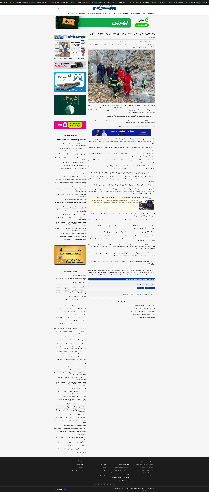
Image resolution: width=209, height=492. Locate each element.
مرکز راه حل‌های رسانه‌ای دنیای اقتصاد (120, 477)
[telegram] (140, 284)
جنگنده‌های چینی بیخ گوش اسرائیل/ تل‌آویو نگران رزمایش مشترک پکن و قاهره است (71, 195)
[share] (101, 485)
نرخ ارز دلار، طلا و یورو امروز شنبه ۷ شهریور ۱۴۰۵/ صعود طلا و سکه (70, 328)
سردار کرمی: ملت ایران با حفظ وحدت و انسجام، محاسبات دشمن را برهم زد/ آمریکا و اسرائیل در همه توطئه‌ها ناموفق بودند (70, 347)
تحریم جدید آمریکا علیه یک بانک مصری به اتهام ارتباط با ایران (72, 236)
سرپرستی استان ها (102, 473)
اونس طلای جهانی (48, 2)
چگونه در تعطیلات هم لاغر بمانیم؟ (147, 317)
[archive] (95, 485)
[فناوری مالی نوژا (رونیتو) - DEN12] (70, 255)
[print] (137, 284)
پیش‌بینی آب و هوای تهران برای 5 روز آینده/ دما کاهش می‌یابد (71, 414)
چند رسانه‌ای (82, 13)
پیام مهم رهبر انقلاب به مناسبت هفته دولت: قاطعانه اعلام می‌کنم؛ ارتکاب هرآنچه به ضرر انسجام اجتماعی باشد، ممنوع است (71, 154)
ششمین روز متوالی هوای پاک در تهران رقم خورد (144, 308)
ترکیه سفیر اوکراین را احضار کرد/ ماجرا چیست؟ (75, 303)
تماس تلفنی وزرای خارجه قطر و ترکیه (77, 275)
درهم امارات (165, 2)
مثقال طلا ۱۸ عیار (70, 2)
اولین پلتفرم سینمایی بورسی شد (78, 388)
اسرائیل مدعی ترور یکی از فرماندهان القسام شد (75, 312)
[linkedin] (143, 284)
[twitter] (146, 284)
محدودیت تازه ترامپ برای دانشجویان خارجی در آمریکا (73, 286)
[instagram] (113, 485)
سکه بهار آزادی (9, 2)
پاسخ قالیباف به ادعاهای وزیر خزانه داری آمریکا (75, 289)
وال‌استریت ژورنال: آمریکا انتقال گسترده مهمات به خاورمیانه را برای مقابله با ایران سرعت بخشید (71, 169)
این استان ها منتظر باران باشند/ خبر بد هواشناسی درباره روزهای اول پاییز (70, 183)
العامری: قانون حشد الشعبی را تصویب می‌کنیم (75, 199)
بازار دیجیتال (112, 13)
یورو (181, 2)
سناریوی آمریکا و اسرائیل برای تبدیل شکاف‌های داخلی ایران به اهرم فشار (70, 279)
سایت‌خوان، (148, 279)
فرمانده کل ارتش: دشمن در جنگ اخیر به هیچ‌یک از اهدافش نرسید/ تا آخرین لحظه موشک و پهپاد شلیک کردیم (70, 449)
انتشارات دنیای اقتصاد (124, 464)
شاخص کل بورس (129, 2)
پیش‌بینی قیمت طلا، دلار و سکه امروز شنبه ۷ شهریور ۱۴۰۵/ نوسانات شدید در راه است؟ (70, 158)
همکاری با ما (103, 476)
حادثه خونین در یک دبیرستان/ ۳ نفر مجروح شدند (74, 165)
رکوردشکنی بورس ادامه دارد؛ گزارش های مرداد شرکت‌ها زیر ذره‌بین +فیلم (70, 292)
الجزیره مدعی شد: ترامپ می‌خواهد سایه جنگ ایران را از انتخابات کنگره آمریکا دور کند (71, 378)
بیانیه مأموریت (80, 467)
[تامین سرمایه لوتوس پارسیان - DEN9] (70, 105)
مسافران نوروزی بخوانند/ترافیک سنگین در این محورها (142, 311)
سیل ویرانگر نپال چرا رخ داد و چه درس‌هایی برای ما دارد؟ (72, 233)
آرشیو (87, 13)
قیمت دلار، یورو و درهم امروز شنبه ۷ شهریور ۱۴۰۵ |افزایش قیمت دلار (71, 324)
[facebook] (149, 284)
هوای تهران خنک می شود (80, 315)
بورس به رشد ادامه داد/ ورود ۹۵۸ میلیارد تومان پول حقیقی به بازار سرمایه (70, 421)
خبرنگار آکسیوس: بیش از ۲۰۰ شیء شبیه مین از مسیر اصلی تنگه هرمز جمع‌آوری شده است (70, 210)
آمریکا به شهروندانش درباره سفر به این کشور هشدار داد (73, 407)
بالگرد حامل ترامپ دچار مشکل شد (78, 187)
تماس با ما (103, 464)
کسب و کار (74, 13)
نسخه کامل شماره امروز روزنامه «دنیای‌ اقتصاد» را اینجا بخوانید (70, 59)
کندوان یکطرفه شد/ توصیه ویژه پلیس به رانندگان (74, 299)
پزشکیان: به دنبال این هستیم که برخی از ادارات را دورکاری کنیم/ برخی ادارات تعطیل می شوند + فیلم (70, 144)
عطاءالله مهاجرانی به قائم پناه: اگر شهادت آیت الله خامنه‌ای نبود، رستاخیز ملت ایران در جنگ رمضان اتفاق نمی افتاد (71, 149)
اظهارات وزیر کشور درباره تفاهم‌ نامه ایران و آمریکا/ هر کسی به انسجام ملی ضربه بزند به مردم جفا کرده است (71, 400)
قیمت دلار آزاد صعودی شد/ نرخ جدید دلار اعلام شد (74, 176)
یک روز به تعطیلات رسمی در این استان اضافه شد (74, 173)
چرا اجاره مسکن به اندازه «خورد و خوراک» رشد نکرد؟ (74, 207)
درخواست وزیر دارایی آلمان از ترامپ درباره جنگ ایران (73, 214)
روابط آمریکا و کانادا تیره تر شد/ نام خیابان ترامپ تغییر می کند (71, 370)
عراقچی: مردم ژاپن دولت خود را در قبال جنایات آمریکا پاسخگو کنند (70, 318)
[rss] (104, 485)
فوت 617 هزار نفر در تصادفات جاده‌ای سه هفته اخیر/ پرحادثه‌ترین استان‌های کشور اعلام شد (114, 200)
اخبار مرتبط (121, 302)
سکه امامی (28, 2)
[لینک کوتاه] (152, 284)
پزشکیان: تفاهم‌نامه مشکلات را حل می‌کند (76, 445)
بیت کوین (148, 2)
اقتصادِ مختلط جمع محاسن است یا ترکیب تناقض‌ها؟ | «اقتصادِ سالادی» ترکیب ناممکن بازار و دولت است (71, 140)
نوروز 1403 (140, 288)
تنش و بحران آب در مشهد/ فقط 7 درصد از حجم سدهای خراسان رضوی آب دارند (71, 360)
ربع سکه (197, 2)
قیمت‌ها (93, 13)
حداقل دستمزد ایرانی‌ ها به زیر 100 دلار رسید (76, 296)
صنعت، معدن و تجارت (122, 13)
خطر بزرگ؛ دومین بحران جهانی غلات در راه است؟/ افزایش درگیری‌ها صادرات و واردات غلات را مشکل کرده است (70, 229)
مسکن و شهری (136, 13)
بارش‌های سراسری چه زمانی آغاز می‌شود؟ (76, 404)
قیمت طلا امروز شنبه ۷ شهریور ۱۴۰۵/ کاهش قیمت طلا (73, 336)
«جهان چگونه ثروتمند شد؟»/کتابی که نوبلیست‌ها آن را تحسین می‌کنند (70, 428)
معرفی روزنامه (80, 464)
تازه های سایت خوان (70, 271)
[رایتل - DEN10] (70, 125)
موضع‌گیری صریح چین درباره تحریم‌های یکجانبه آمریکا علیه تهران (71, 417)
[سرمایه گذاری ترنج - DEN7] (104, 22)
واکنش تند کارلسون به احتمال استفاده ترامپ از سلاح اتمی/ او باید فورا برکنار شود (71, 218)
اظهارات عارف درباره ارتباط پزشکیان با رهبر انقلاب (75, 425)
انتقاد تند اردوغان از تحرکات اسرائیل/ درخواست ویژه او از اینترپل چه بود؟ (70, 203)
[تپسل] (93, 130)
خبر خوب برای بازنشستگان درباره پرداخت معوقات (74, 162)
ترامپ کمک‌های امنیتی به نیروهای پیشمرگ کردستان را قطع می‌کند (71, 179)
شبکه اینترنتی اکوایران (147, 470)
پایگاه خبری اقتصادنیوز (146, 476)
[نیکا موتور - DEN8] (70, 65)
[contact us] (98, 485)
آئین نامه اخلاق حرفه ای (77, 470)
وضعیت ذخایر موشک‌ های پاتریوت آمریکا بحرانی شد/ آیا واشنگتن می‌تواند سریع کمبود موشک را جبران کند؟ (71, 392)
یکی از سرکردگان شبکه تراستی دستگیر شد (76, 321)
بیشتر (68, 13)
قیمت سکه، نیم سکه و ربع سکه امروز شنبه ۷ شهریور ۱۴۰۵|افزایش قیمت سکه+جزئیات (70, 332)
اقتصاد (143, 13)
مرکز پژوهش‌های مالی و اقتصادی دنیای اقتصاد (120, 473)
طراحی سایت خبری (60, 489)
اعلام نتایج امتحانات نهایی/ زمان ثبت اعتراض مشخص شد (72, 309)
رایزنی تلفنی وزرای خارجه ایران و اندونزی (76, 364)
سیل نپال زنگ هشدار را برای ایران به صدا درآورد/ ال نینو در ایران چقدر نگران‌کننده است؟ (71, 190)
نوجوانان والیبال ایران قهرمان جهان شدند (76, 283)
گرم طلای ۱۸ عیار (91, 2)
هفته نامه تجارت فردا (147, 473)
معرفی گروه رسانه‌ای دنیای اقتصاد (144, 464)
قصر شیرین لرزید (82, 434)
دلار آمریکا (109, 2)
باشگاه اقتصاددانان (100, 13)
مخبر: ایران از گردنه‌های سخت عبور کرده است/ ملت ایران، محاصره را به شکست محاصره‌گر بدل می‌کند (70, 373)
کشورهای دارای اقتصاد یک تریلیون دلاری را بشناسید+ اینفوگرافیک (71, 431)
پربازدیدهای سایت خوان (70, 135)
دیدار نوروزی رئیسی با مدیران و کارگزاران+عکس (144, 314)
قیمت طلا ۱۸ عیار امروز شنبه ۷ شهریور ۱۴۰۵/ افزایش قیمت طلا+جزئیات (72, 340)
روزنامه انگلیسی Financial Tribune (121, 480)
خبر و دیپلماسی (151, 13)
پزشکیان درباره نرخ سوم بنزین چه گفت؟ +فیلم (75, 239)
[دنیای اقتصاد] (104, 8)
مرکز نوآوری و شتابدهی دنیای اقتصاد (120, 470)
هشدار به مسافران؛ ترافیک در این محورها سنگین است (73, 356)
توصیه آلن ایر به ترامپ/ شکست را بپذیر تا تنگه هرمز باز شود (72, 442)
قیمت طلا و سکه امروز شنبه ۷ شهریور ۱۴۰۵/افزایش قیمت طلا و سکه (70, 344)
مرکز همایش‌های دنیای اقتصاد (122, 467)
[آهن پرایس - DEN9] (70, 82)
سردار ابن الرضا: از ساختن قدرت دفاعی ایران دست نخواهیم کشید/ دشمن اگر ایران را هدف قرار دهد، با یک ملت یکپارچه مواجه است (71, 352)
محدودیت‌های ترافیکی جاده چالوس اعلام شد (144, 305)
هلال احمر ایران (150, 288)
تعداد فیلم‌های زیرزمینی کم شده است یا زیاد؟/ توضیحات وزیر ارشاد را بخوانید (70, 438)
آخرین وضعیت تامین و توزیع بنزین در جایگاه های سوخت (72, 306)
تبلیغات (104, 467)
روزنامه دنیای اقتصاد (147, 467)
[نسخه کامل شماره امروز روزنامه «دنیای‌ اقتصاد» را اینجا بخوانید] (70, 45)
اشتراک (104, 470)
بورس (130, 13)
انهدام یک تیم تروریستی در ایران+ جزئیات (76, 367)
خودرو (106, 13)
